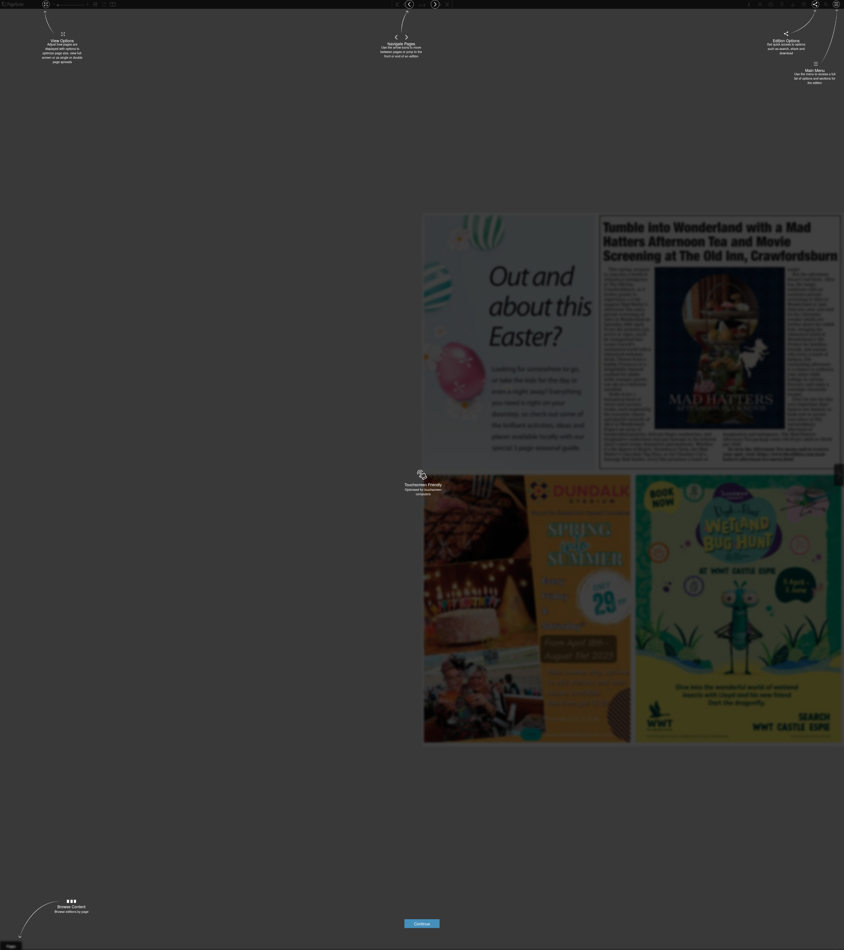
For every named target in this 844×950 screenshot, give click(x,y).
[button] (422, 923)
